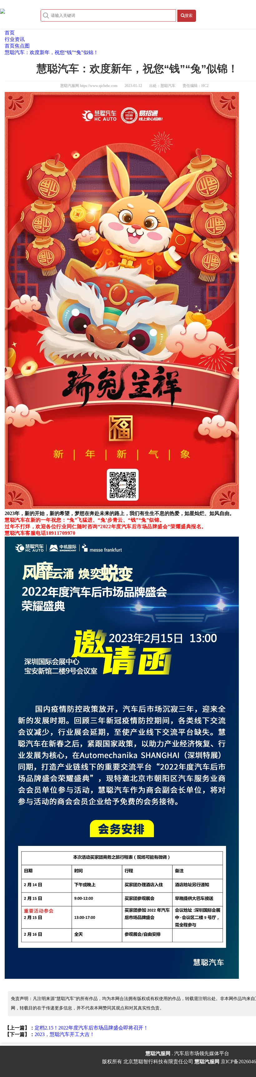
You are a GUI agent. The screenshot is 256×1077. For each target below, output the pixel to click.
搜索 (189, 15)
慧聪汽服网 (69, 85)
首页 (10, 32)
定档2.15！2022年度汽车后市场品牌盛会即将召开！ (91, 1027)
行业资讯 (15, 39)
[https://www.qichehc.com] (2, 10)
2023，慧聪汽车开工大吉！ (65, 1034)
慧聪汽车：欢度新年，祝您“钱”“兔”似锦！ (51, 52)
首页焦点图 (17, 45)
